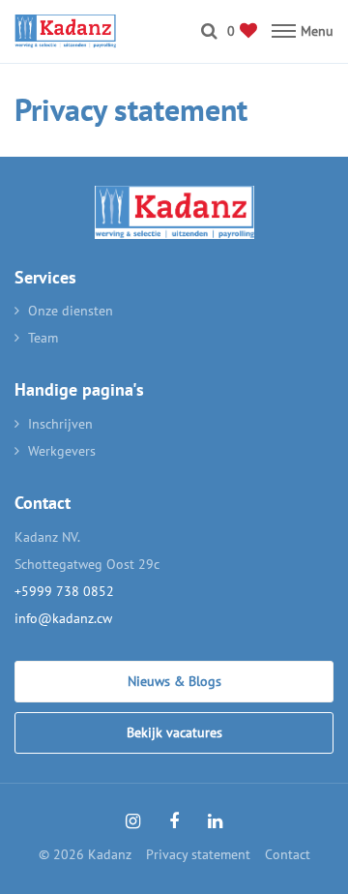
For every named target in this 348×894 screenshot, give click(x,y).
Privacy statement (198, 854)
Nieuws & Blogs (174, 681)
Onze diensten (70, 310)
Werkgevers (62, 451)
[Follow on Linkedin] (215, 821)
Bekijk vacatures (174, 732)
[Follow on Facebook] (174, 821)
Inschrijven (60, 423)
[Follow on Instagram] (133, 821)
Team (43, 337)
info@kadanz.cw (63, 618)
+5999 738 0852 (64, 591)
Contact (287, 854)
